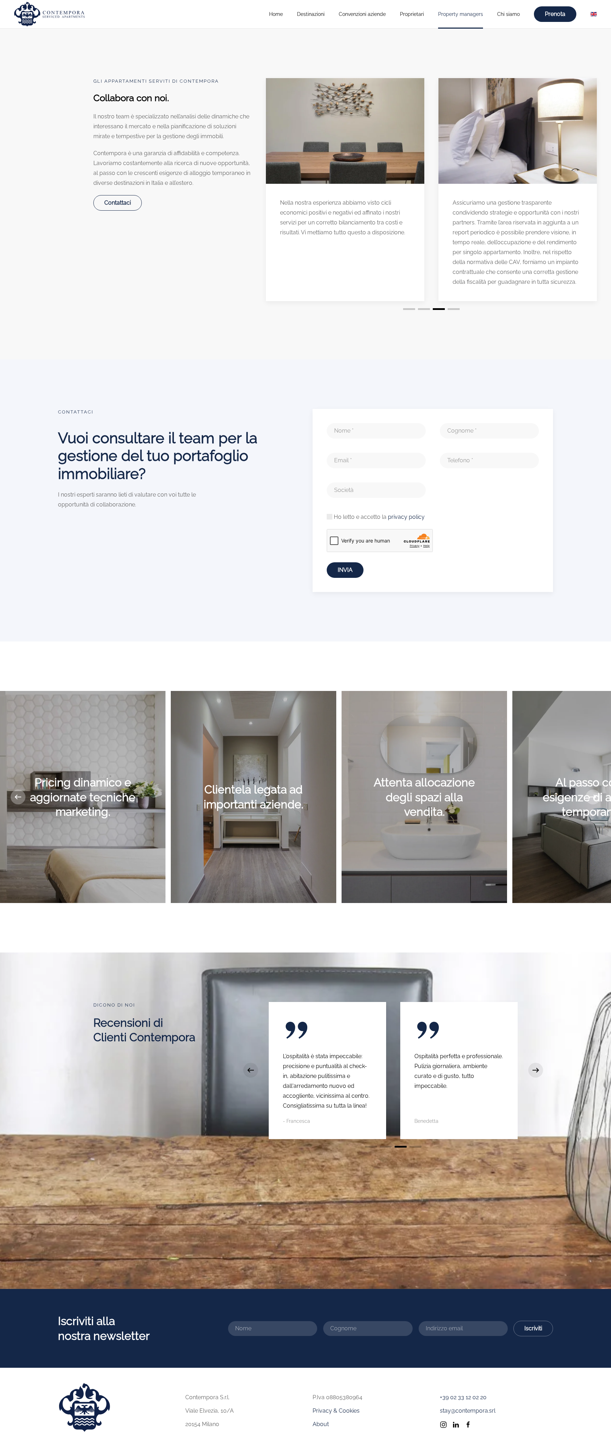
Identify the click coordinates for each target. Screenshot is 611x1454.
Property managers (460, 14)
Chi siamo (508, 14)
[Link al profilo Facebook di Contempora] (468, 1424)
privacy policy (406, 517)
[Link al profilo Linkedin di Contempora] (455, 1424)
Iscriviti (533, 1328)
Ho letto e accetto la (378, 517)
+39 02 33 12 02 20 (463, 1397)
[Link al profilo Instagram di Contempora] (443, 1424)
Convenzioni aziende (362, 14)
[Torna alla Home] (49, 14)
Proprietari (412, 14)
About (321, 1424)
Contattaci (117, 202)
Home (276, 14)
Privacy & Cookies (336, 1410)
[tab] (409, 309)
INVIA (345, 570)
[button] (18, 797)
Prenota (555, 14)
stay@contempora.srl (467, 1410)
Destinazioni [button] (311, 14)
